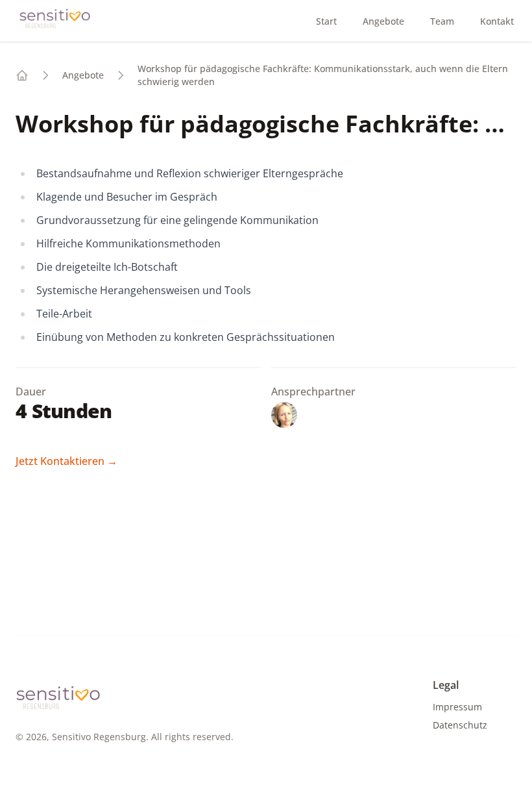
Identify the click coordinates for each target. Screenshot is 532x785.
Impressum (457, 707)
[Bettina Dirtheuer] (284, 417)
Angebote (383, 21)
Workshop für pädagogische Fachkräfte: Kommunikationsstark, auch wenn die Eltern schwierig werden (323, 75)
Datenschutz (460, 725)
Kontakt (497, 21)
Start (326, 21)
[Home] (22, 75)
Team (442, 21)
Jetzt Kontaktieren (66, 461)
